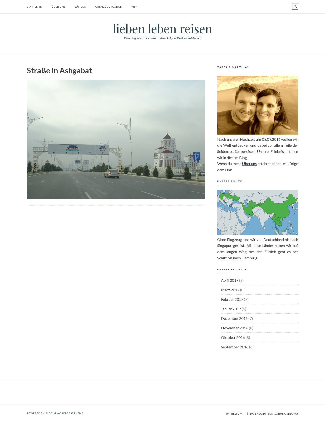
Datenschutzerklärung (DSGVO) (274, 413)
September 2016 (234, 347)
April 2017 (229, 280)
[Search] (295, 7)
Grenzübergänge (108, 6)
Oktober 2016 (233, 337)
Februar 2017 (232, 299)
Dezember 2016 (234, 318)
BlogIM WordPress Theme (64, 413)
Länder (80, 6)
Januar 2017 (231, 308)
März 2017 (230, 289)
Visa (134, 6)
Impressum (234, 413)
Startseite (34, 6)
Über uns (58, 6)
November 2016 (234, 328)
